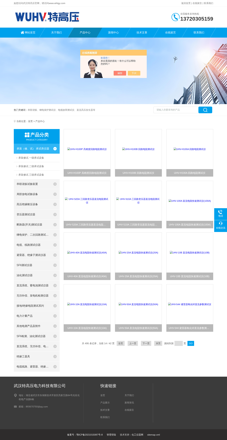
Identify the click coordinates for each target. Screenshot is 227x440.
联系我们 (208, 3)
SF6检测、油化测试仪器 (31, 336)
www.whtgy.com (57, 3)
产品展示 (105, 402)
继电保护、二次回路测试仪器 (34, 234)
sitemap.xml (153, 434)
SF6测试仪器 (24, 265)
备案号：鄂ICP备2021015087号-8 (85, 434)
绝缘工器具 (23, 356)
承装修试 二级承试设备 (31, 166)
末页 (158, 343)
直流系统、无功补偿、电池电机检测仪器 (34, 346)
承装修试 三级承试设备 (31, 174)
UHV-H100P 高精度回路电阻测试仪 (87, 172)
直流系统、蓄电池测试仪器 (33, 285)
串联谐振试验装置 (27, 184)
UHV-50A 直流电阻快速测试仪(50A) (138, 328)
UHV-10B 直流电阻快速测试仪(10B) (189, 276)
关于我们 (56, 32)
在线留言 (197, 3)
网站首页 (30, 32)
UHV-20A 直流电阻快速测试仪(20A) (138, 276)
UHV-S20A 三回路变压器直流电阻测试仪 (88, 224)
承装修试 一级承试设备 (31, 157)
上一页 (132, 343)
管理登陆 (111, 434)
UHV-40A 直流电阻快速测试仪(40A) (87, 276)
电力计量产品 (25, 315)
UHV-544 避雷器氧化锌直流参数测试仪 (190, 328)
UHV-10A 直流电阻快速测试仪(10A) (87, 328)
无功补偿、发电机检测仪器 (33, 295)
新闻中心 (113, 32)
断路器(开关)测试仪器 (29, 224)
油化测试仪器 (25, 275)
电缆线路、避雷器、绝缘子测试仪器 (34, 366)
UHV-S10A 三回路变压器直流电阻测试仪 (139, 224)
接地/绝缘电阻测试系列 (30, 305)
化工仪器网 (137, 434)
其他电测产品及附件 (29, 326)
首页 (30, 121)
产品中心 (85, 32)
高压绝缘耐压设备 (27, 204)
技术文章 (142, 32)
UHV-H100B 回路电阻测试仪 (138, 172)
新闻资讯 (129, 402)
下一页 (146, 343)
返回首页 (186, 3)
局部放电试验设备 (27, 194)
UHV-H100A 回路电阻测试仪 (189, 172)
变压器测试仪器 (26, 214)
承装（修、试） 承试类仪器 (33, 148)
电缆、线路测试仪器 (29, 244)
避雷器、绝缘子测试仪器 (31, 255)
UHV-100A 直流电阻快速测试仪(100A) (190, 224)
